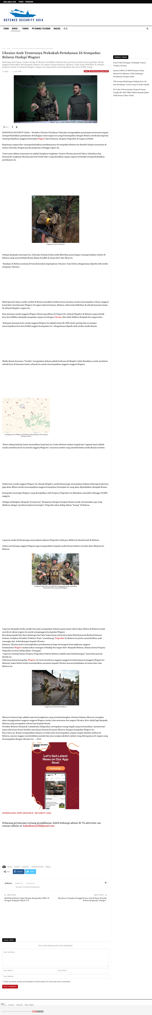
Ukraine (58, 317)
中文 (66, 28)
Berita (14, 28)
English (57, 28)
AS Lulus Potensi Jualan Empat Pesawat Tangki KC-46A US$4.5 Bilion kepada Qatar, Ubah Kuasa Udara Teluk (131, 92)
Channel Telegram (42, 28)
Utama (6, 28)
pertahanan (25, 867)
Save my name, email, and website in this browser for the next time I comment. (37, 981)
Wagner (41, 139)
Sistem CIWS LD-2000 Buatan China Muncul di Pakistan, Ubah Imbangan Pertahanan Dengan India (128, 74)
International (95, 71)
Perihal (21, 2)
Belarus (9, 867)
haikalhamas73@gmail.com (39, 825)
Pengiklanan (29, 2)
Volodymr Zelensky (37, 867)
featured (17, 867)
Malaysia (105, 71)
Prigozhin (59, 638)
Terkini (25, 28)
